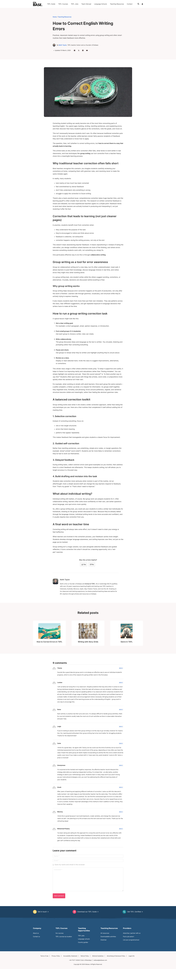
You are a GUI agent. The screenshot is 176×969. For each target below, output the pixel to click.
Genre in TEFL (127, 642)
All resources (105, 933)
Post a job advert (128, 936)
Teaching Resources (117, 4)
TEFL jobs (81, 935)
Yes (84, 564)
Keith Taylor (63, 45)
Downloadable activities (108, 936)
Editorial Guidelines (97, 956)
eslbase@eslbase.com (100, 960)
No (93, 564)
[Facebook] (74, 50)
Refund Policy (85, 956)
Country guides (83, 942)
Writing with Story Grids (88, 642)
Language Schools (100, 4)
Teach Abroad (86, 4)
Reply (121, 668)
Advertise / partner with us (131, 933)
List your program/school (131, 940)
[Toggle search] (138, 4)
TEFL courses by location (64, 936)
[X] (78, 50)
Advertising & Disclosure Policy (116, 956)
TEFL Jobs (74, 4)
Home (55, 17)
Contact (129, 4)
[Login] (142, 4)
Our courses (60, 933)
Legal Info (131, 956)
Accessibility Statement (70, 956)
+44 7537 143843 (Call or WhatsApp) (80, 960)
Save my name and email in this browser (70, 865)
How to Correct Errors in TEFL (49, 642)
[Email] (87, 50)
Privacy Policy (56, 956)
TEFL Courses (63, 4)
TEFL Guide (51, 4)
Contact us (36, 936)
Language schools (84, 939)
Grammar (104, 940)
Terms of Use (44, 956)
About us (36, 933)
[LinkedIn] (82, 50)
